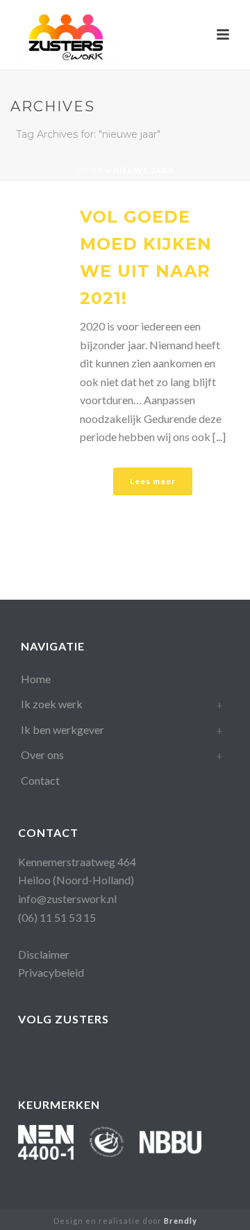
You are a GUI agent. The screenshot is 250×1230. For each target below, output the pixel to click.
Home (89, 170)
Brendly (180, 1220)
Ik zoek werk (52, 703)
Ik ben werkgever (62, 729)
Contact (40, 780)
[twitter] (165, 1053)
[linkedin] (82, 1053)
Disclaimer (43, 954)
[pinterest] (138, 1053)
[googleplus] (54, 1053)
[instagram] (110, 1053)
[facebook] (26, 1053)
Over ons (42, 754)
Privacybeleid (51, 972)
